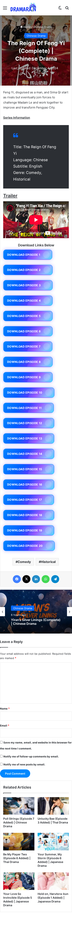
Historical (48, 562)
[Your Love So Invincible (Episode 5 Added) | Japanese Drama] (18, 881)
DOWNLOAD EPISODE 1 (23, 254)
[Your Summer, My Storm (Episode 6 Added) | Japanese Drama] (53, 841)
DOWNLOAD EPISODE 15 (24, 469)
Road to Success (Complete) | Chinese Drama (34, 622)
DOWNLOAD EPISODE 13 (24, 438)
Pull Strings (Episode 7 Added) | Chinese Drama (18, 822)
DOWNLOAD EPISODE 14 (24, 453)
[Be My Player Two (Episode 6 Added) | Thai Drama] (18, 841)
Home (27, 27)
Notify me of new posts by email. (24, 764)
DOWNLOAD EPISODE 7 (23, 346)
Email (4, 725)
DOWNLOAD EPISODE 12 (24, 423)
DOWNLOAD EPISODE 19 (24, 530)
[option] (36, 612)
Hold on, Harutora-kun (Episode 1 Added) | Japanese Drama (53, 897)
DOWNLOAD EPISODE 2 (24, 269)
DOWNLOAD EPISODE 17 (24, 499)
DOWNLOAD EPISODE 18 (24, 515)
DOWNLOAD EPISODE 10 (24, 392)
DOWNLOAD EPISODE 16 (24, 484)
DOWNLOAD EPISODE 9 (24, 377)
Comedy (24, 562)
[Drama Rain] (23, 8)
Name (5, 708)
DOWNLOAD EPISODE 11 (24, 408)
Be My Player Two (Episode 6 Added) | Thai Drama (16, 858)
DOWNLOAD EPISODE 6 (24, 331)
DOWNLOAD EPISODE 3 (24, 285)
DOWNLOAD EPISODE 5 (24, 316)
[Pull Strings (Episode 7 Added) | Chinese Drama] (18, 806)
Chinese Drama (42, 27)
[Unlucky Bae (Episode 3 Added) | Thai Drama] (53, 806)
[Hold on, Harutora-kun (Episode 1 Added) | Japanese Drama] (53, 881)
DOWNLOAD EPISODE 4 (24, 300)
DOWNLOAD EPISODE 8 (24, 361)
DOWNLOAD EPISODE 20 (25, 545)
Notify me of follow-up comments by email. (31, 756)
